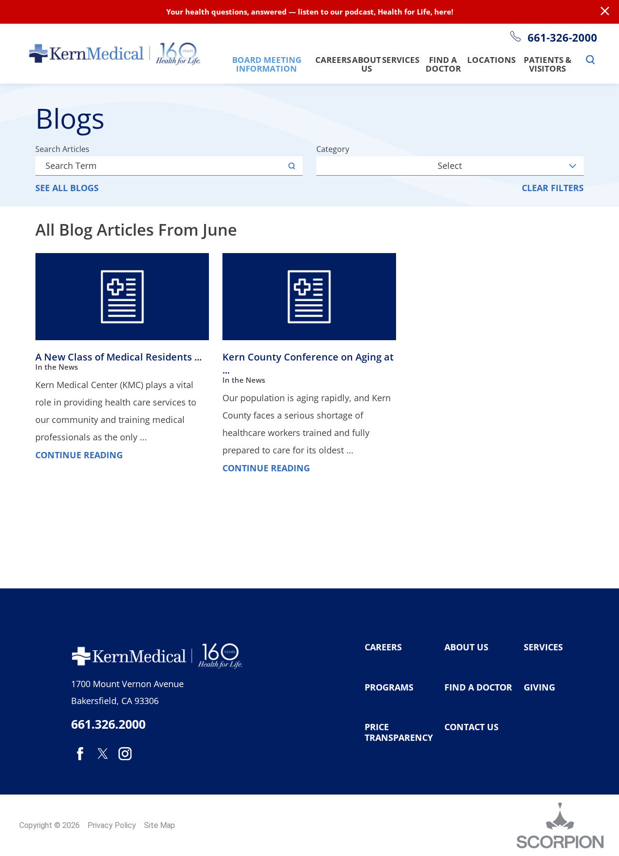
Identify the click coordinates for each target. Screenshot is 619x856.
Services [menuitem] (400, 60)
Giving (539, 687)
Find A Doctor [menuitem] (443, 65)
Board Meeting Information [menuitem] (266, 65)
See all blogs (67, 187)
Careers (383, 647)
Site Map (159, 825)
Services (543, 647)
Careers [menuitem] (333, 60)
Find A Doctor (478, 687)
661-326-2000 (562, 37)
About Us (466, 647)
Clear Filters (553, 187)
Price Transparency (399, 732)
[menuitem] (590, 60)
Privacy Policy (112, 825)
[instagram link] (125, 754)
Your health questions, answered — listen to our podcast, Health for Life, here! (309, 11)
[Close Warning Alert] (605, 11)
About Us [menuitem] (366, 65)
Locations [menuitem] (491, 60)
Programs (389, 687)
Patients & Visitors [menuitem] (548, 65)
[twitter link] (102, 754)
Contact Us (471, 727)
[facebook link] (80, 754)
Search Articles (62, 149)
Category (332, 149)
